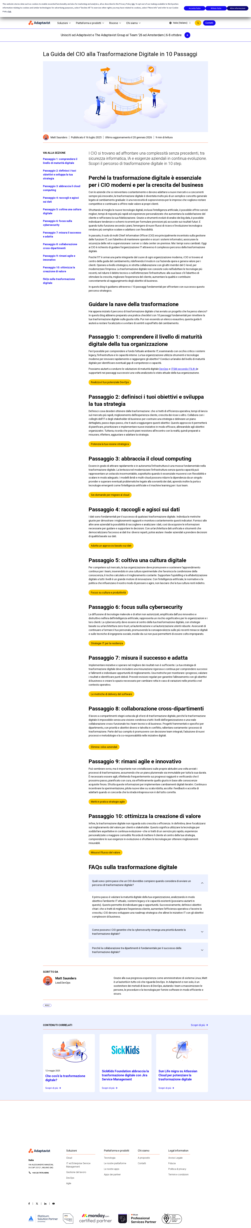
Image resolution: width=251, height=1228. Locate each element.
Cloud (69, 1157)
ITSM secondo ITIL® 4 (184, 368)
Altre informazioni (237, 8)
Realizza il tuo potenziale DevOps (110, 382)
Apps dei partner (112, 1174)
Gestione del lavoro (76, 1172)
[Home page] (39, 23)
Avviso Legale (175, 1157)
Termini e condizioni (178, 1174)
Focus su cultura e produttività (108, 592)
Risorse (113, 23)
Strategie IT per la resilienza (107, 643)
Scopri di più (198, 1025)
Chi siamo (132, 23)
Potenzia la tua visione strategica (110, 444)
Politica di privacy (177, 1169)
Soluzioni (62, 23)
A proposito (144, 1157)
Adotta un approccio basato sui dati (111, 545)
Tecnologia (109, 1157)
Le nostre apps (111, 1169)
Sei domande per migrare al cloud (110, 494)
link (133, 4)
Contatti (209, 22)
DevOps (163, 368)
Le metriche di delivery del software (111, 694)
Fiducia (172, 1163)
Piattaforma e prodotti (88, 23)
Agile (68, 1183)
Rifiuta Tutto (216, 8)
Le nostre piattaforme (115, 1163)
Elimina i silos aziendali (104, 746)
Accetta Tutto (195, 8)
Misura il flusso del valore (105, 852)
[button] (148, 883)
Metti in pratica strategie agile (108, 801)
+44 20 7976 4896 (40, 1173)
